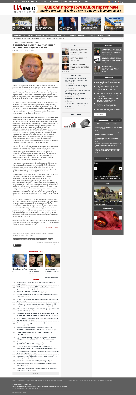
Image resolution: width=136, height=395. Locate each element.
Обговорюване (102, 120)
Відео (86, 1)
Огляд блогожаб (41, 1)
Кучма (14, 239)
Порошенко (31, 239)
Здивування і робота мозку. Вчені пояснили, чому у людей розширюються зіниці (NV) (77, 99)
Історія (56, 380)
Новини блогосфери (32, 42)
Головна (16, 1)
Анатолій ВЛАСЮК (52, 228)
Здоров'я (99, 35)
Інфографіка (76, 114)
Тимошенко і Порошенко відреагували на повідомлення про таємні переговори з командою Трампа (35, 272)
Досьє (65, 1)
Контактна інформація (22, 388)
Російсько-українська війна (22, 38)
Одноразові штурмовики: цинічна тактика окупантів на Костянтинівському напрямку (79, 50)
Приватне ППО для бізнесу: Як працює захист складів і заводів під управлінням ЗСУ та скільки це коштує (112, 59)
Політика (17, 35)
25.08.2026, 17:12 (69, 108)
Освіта (60, 380)
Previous (13, 24)
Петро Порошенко (22, 239)
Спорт (107, 35)
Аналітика (108, 45)
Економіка (39, 35)
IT (66, 380)
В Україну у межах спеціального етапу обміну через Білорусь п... (90, 28)
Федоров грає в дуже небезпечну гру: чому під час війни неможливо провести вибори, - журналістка (112, 50)
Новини (36, 280)
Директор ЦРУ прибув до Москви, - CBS (29, 291)
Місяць (108, 123)
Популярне (115, 120)
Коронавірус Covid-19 (38, 38)
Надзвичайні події (53, 35)
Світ (64, 35)
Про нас (14, 388)
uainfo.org (29, 386)
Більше (35, 373)
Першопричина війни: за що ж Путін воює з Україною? (78, 57)
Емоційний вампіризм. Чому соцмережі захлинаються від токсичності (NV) (76, 86)
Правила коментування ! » (52, 277)
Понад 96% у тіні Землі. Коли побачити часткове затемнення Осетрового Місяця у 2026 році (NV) (77, 80)
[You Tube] (118, 2)
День (98, 123)
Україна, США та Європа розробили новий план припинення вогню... (66, 28)
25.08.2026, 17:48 (69, 88)
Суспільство (28, 35)
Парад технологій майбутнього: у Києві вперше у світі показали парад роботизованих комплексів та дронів (108, 203)
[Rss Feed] (109, 2)
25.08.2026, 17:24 (69, 101)
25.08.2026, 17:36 (69, 96)
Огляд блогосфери (28, 1)
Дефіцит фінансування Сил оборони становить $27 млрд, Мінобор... (44, 28)
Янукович (38, 239)
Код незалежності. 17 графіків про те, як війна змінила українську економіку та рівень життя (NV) (77, 105)
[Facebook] (112, 2)
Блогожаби (73, 1)
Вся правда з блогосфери (19, 42)
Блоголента (95, 380)
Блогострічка (53, 2)
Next (122, 24)
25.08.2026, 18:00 (69, 83)
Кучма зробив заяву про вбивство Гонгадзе (20, 268)
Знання (80, 36)
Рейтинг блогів (102, 380)
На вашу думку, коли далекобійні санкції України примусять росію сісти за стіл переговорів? (108, 82)
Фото (80, 1)
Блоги (76, 45)
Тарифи (49, 38)
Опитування (108, 77)
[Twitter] (115, 2)
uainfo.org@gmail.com (33, 388)
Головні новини (20, 380)
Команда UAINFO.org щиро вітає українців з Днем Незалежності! (113, 28)
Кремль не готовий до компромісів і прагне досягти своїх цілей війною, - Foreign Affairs (110, 69)
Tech (89, 36)
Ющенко (45, 239)
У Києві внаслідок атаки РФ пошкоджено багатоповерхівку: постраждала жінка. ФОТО (107, 177)
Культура (72, 35)
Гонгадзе (50, 239)
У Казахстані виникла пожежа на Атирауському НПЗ (33, 361)
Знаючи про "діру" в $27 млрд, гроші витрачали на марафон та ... (21, 28)
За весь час (116, 123)
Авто (64, 380)
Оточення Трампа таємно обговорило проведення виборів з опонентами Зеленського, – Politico (52, 271)
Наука (52, 380)
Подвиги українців (58, 38)
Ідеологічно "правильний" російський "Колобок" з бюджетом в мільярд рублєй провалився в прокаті (80, 67)
